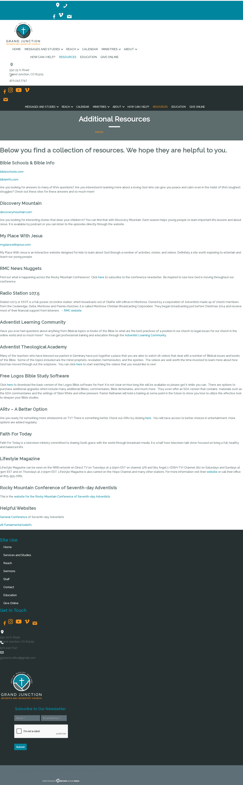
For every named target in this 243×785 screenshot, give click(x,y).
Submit (20, 746)
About (129, 49)
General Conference (13, 517)
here (101, 277)
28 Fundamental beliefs (16, 525)
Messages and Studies (42, 49)
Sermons (9, 571)
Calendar (90, 49)
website (212, 471)
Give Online (109, 57)
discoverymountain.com (16, 212)
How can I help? (42, 57)
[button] (62, 49)
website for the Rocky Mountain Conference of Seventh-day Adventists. (62, 496)
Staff (6, 579)
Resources (67, 57)
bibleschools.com (11, 171)
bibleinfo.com (9, 179)
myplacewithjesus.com (15, 244)
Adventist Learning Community (145, 335)
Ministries (110, 49)
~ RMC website (72, 310)
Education (88, 57)
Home (16, 49)
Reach (71, 49)
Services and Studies (17, 555)
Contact (8, 587)
